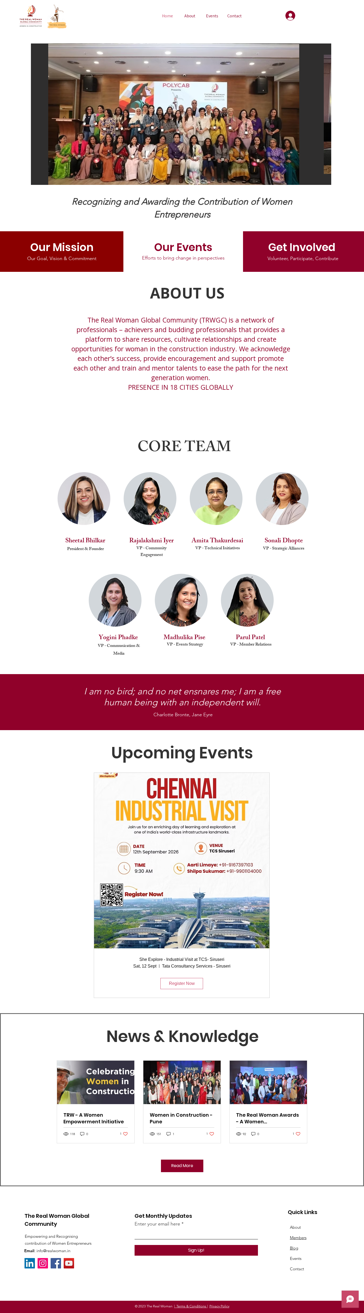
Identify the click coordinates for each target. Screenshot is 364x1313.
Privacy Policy (219, 1306)
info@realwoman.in (53, 1250)
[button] (181, 114)
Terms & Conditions (191, 1306)
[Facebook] (56, 1263)
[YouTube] (69, 1263)
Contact (297, 1268)
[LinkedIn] (30, 1263)
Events (295, 1258)
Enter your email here (157, 1224)
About (295, 1227)
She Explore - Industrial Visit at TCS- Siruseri (181, 959)
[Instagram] (43, 1263)
